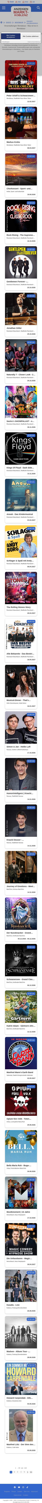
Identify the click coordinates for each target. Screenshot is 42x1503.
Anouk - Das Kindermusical (20, 514)
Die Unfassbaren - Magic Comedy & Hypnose (18, 1258)
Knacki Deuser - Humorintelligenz (15, 840)
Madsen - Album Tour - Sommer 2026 (17, 1351)
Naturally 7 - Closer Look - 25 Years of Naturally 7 (20, 374)
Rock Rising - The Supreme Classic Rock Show (20, 235)
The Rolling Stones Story (19, 607)
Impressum (34, 1491)
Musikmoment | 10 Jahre (18, 1212)
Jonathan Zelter (14, 328)
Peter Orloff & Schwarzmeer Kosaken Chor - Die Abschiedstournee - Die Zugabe (20, 95)
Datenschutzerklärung (34, 42)
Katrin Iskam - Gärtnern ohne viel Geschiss (20, 1026)
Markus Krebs (13, 142)
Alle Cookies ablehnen (31, 36)
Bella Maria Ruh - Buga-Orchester (18, 1165)
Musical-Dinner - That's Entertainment (18, 700)
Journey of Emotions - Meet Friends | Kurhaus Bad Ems (20, 886)
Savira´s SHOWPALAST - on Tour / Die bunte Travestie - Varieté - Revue (20, 421)
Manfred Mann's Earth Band (20, 1072)
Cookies (25, 1495)
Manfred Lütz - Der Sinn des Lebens (20, 1444)
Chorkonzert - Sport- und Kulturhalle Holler (18, 188)
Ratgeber (7, 1491)
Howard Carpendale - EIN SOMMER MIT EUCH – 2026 (20, 1398)
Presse (14, 1491)
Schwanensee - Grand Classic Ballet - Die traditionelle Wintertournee (21, 979)
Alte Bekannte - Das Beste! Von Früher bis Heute (19, 654)
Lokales (19, 1491)
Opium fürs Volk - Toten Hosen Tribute (18, 1119)
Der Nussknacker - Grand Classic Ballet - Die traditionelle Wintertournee (19, 933)
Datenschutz (18, 1495)
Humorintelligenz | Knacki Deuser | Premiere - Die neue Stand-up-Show (20, 793)
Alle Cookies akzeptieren (10, 36)
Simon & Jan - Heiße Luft (18, 747)
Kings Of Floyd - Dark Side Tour (19, 468)
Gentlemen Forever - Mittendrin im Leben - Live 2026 (19, 281)
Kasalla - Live (13, 1305)
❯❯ (31, 1472)
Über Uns (27, 1491)
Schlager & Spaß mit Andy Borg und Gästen (19, 561)
